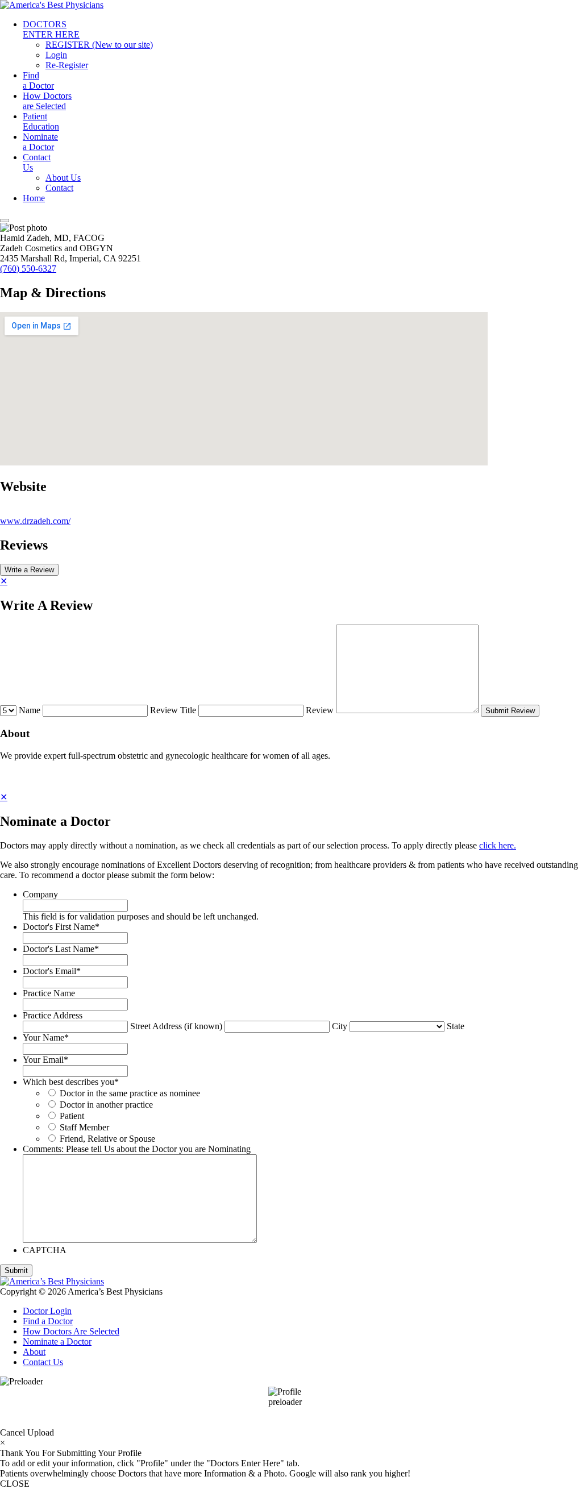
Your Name (46, 1037)
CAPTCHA (44, 1250)
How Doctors (47, 101)
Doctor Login (47, 1311)
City (339, 1026)
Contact (37, 162)
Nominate (40, 142)
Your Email (45, 1059)
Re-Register (66, 65)
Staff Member (84, 1127)
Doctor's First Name (61, 926)
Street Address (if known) (176, 1026)
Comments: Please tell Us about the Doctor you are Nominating (137, 1149)
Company (40, 894)
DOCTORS (51, 29)
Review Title (173, 710)
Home (34, 198)
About (34, 1352)
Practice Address (52, 1015)
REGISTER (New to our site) (99, 44)
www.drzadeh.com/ (35, 521)
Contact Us (43, 1362)
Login (56, 55)
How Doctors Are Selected (71, 1331)
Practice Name (49, 993)
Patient (41, 121)
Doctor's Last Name (61, 949)
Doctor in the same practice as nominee (130, 1093)
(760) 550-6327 (28, 268)
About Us (63, 177)
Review (320, 710)
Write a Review (29, 569)
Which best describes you (71, 1082)
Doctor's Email (52, 971)
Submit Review (510, 710)
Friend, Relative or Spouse (107, 1138)
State (455, 1026)
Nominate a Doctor (57, 1341)
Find (38, 80)
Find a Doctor (48, 1321)
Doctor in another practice (106, 1104)
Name (29, 710)
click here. (497, 845)
